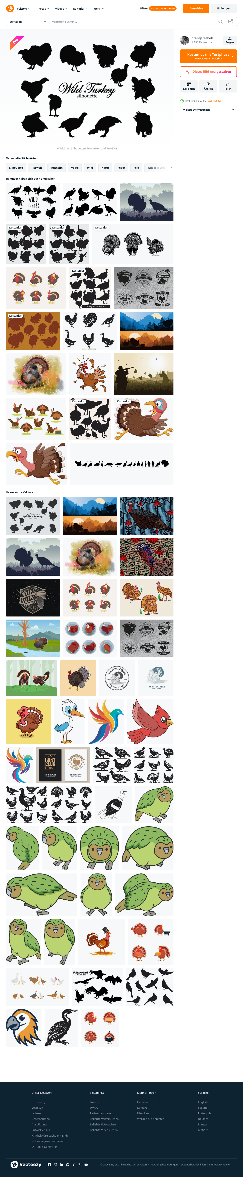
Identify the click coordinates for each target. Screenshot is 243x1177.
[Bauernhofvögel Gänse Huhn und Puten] (37, 987)
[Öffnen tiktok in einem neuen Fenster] (73, 1164)
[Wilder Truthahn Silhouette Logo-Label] (143, 288)
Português (204, 1113)
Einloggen (224, 8)
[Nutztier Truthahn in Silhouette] (26, 244)
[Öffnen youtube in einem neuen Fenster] (86, 1164)
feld (136, 167)
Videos (59, 8)
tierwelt (36, 167)
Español (203, 1107)
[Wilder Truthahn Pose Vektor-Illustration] (90, 638)
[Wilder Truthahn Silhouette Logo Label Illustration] (33, 597)
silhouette (16, 167)
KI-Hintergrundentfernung (49, 1141)
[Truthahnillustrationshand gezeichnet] (78, 678)
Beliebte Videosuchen (104, 1130)
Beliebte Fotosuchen (103, 1124)
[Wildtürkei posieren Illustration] (146, 597)
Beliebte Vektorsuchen (104, 1119)
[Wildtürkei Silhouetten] (33, 516)
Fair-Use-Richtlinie (219, 1164)
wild (90, 167)
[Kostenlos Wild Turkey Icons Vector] (90, 202)
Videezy (36, 1113)
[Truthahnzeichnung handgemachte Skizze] (132, 244)
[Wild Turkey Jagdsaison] (146, 202)
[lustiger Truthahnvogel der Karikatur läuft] (143, 419)
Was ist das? (214, 100)
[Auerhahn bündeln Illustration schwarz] (112, 765)
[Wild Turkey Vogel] (36, 374)
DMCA (94, 1107)
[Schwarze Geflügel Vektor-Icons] (90, 331)
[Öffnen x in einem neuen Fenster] (79, 1164)
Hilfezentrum (145, 1102)
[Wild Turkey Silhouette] (33, 202)
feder (121, 167)
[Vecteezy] (10, 8)
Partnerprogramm (101, 1113)
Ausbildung (39, 1124)
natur (105, 167)
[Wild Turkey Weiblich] (146, 516)
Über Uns (143, 1113)
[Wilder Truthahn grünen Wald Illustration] (31, 678)
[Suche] (220, 21)
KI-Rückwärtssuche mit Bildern (51, 1135)
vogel (75, 167)
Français (203, 1124)
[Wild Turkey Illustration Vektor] (33, 638)
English (203, 1102)
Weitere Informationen (196, 109)
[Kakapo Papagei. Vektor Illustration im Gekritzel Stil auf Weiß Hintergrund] (154, 804)
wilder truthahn (158, 167)
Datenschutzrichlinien (193, 1164)
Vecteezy (37, 1107)
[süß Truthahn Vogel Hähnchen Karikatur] (28, 721)
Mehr (97, 8)
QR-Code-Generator (44, 1147)
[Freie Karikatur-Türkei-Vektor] (36, 419)
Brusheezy (38, 1102)
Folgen (230, 42)
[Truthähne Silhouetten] (33, 331)
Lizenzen (95, 1102)
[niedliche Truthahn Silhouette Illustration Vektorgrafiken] (90, 288)
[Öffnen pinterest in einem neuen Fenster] (67, 1164)
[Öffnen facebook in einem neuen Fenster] (49, 1164)
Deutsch (203, 1119)
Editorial (78, 8)
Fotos (42, 8)
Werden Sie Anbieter (150, 1119)
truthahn (57, 167)
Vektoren (23, 8)
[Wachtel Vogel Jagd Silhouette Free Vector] (143, 374)
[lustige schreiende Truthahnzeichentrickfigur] (90, 374)
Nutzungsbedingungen (164, 1164)
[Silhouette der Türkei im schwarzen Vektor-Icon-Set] (69, 244)
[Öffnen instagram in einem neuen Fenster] (55, 1164)
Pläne (144, 8)
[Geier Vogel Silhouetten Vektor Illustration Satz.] (97, 987)
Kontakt (142, 1107)
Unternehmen (41, 1119)
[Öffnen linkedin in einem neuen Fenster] (61, 1164)
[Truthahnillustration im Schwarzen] (90, 419)
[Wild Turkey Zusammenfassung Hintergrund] (146, 557)
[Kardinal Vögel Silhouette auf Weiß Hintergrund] (149, 987)
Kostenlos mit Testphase (208, 56)
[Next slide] (168, 167)
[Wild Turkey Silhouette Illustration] (146, 331)
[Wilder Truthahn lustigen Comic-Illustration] (36, 288)
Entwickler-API (41, 1130)
